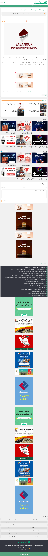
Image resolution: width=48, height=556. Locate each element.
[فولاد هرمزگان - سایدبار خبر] (24, 221)
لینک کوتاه (29, 92)
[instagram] (25, 554)
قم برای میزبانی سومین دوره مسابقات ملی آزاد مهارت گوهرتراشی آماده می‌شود (32, 271)
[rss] (27, 554)
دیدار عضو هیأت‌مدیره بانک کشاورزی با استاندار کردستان (36, 281)
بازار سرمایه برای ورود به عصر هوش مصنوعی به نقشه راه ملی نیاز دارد (33, 283)
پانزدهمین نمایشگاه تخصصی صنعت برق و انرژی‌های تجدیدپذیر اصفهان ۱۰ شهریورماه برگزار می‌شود (28, 275)
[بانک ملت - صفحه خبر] (24, 372)
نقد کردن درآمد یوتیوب (12, 534)
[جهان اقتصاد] (39, 2)
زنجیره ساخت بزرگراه (42, 287)
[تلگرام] (2, 21)
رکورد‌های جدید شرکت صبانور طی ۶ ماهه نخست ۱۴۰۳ (9, 110)
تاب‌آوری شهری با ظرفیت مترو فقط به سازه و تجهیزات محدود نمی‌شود (33, 289)
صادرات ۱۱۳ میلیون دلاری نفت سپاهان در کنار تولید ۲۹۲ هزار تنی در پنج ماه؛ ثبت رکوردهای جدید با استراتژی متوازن (25, 277)
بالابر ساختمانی (36, 531)
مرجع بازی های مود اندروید (12, 537)
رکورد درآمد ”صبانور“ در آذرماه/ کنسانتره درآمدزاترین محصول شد (9, 104)
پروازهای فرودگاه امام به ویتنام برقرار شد (39, 291)
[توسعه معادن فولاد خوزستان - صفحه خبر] (24, 325)
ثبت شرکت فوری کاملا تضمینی (36, 528)
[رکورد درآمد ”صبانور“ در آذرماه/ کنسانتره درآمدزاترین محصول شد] (21, 106)
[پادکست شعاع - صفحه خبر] (24, 306)
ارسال (5, 201)
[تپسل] (15, 73)
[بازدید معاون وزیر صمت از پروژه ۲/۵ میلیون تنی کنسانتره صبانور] (43, 112)
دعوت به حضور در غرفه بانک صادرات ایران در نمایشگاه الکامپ (35, 279)
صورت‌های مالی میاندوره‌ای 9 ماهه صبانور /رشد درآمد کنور (33, 104)
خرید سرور (36, 537)
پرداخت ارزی (12, 525)
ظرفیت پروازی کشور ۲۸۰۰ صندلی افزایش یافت (37, 285)
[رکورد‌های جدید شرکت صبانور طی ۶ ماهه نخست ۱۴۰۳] (21, 112)
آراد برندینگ (35, 522)
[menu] (5, 3)
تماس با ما (26, 549)
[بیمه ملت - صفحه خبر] (24, 391)
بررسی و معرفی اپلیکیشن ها (12, 519)
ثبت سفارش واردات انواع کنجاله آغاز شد (39, 295)
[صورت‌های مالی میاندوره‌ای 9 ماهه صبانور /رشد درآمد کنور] (43, 106)
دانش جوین (35, 519)
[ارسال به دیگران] (4, 21)
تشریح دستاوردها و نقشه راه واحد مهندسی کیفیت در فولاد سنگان (37, 6)
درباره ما (21, 549)
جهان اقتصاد (24, 545)
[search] (1, 2)
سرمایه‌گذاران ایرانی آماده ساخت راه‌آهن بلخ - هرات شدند (36, 293)
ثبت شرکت (36, 525)
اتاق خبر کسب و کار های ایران (12, 522)
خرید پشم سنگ (36, 534)
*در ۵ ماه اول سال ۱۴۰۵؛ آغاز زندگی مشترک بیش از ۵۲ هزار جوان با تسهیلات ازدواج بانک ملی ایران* (28, 269)
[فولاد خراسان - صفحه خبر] (24, 360)
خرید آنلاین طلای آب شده (12, 528)
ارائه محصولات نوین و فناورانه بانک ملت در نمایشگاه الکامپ (35, 267)
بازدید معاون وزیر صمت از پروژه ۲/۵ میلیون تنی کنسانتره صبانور (33, 110)
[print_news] (6, 21)
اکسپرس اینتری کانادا (12, 531)
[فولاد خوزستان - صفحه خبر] (24, 342)
